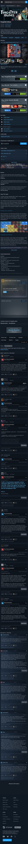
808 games (6, 356)
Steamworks (5, 804)
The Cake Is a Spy (8, 399)
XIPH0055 (6, 545)
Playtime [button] (10, 340)
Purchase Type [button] (12, 337)
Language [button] (20, 337)
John (5, 564)
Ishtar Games (8, 25)
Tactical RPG (4, 37)
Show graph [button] (23, 342)
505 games (6, 380)
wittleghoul (6, 598)
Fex (5, 420)
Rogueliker (3, 184)
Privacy (4, 814)
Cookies (4, 821)
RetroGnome (6, 355)
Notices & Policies (6, 819)
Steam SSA (5, 802)
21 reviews (11, 356)
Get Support (15, 819)
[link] (15, 94)
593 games (6, 421)
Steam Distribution (6, 806)
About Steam (5, 800)
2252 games (6, 474)
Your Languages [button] (8, 345)
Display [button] (16, 340)
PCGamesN (3, 178)
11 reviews (6, 546)
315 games (6, 565)
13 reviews (11, 380)
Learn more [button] (23, 143)
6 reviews (5, 400)
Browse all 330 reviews (14, 783)
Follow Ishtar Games (10, 288)
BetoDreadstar (7, 455)
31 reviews (11, 565)
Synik (5, 472)
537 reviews (12, 474)
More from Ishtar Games (12, 280)
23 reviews (6, 456)
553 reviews (12, 421)
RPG (22, 37)
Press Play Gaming (4, 190)
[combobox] (14, 2)
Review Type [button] (3, 337)
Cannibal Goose (8, 23)
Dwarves (11, 37)
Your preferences (12, 323)
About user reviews (4, 323)
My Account (15, 821)
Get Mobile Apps (7, 840)
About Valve (15, 800)
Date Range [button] (3, 340)
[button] (3, 5)
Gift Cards (5, 809)
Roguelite (17, 37)
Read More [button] (23, 445)
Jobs (14, 802)
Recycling (15, 806)
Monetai (6, 379)
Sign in (2, 66)
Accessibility (5, 816)
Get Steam (15, 814)
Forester (5, 509)
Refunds (4, 823)
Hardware (15, 804)
